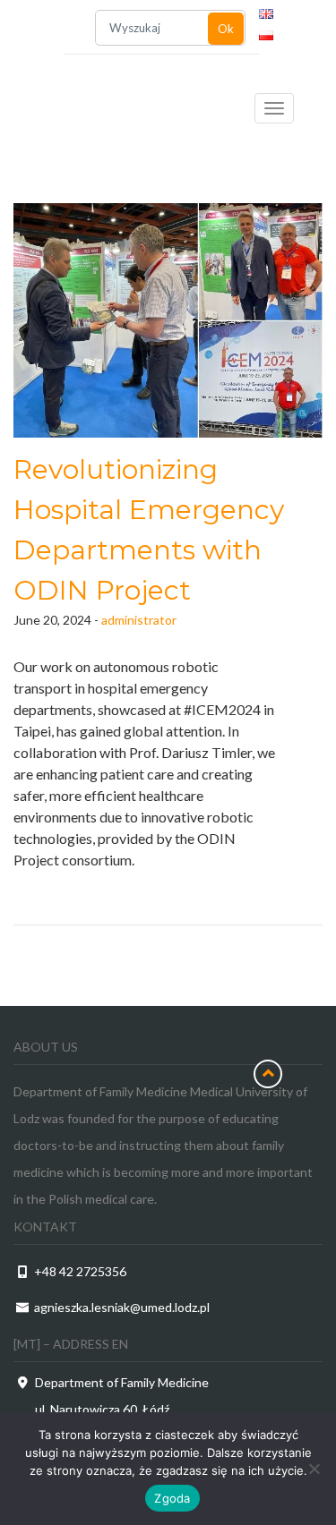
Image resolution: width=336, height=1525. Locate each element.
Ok (226, 28)
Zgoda (172, 1498)
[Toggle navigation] (274, 108)
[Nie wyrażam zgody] (314, 1469)
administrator (139, 619)
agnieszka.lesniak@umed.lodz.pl (122, 1307)
